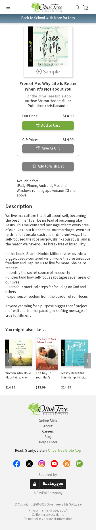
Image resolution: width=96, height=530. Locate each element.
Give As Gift (50, 148)
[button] (77, 7)
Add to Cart (50, 125)
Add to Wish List (50, 166)
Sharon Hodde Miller (54, 101)
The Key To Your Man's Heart (44, 377)
